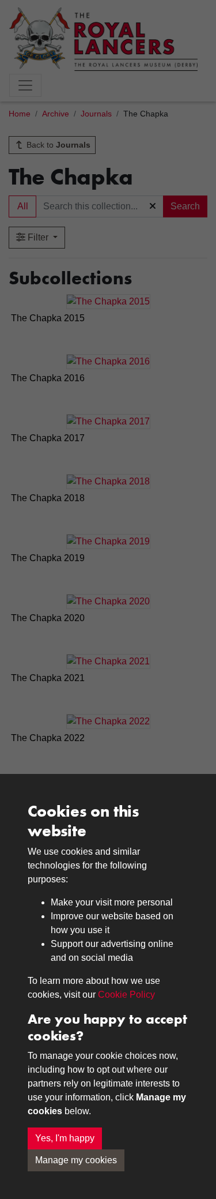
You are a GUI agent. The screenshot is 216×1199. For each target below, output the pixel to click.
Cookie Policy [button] (126, 994)
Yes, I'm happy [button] (64, 1138)
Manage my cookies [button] (76, 1160)
